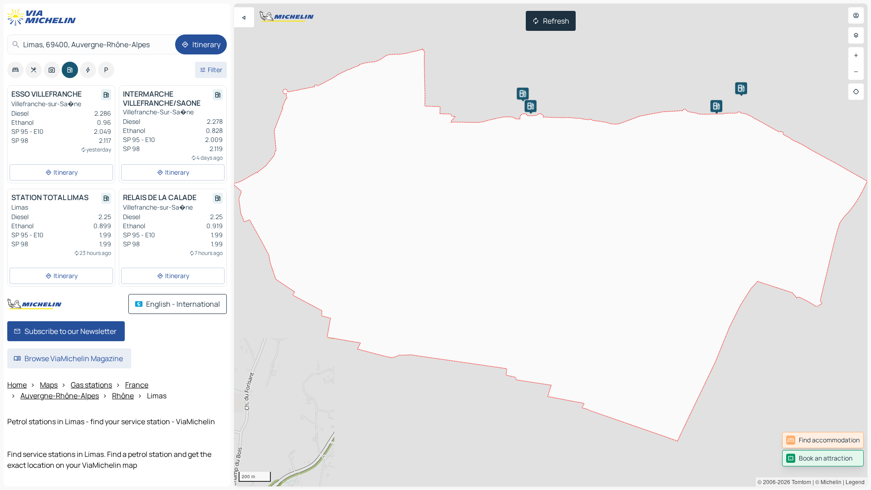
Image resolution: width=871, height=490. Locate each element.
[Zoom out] (856, 72)
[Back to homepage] (43, 17)
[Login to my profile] (856, 15)
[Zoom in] (856, 55)
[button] (531, 106)
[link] (823, 440)
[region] (550, 245)
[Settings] (856, 35)
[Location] (856, 91)
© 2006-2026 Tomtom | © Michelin (800, 481)
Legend (855, 481)
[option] (15, 70)
